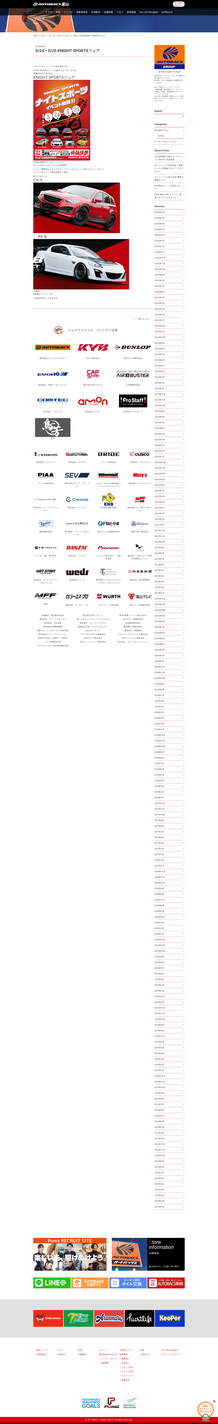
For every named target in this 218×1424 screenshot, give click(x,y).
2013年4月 (159, 1121)
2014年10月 (159, 1019)
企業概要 (105, 1363)
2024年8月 (159, 348)
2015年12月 (159, 939)
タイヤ (48, 12)
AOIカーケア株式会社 (93, 638)
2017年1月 (159, 865)
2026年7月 (159, 218)
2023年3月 (159, 445)
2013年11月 (159, 1081)
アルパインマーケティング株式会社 (133, 634)
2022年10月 (160, 473)
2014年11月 (159, 1013)
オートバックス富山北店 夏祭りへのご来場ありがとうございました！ (168, 168)
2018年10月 (159, 746)
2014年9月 (159, 1025)
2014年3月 (159, 1059)
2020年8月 (159, 621)
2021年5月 (159, 570)
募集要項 (125, 1380)
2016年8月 (159, 894)
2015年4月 (159, 985)
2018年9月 (159, 752)
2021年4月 (159, 576)
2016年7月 (159, 900)
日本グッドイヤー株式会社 (133, 638)
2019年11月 (159, 672)
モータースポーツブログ (165, 141)
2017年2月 (159, 860)
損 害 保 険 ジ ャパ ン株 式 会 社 (133, 615)
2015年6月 (159, 973)
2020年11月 (159, 604)
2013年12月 (159, 1076)
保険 (142, 1350)
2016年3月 (159, 922)
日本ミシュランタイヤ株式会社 (93, 642)
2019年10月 (159, 678)
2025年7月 (159, 286)
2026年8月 (159, 212)
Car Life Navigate (148, 12)
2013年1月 (159, 1138)
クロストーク (127, 1376)
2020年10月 (160, 610)
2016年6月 (159, 905)
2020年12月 (160, 598)
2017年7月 (159, 831)
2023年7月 (159, 422)
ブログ (119, 12)
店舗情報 (108, 12)
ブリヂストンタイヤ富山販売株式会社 (53, 645)
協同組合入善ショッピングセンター (93, 626)
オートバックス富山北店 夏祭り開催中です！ (168, 178)
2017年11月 (159, 809)
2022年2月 (159, 519)
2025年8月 (159, 280)
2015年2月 (159, 996)
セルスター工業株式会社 (133, 619)
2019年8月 (159, 689)
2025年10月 (160, 269)
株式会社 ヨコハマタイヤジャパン (133, 642)
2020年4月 (159, 644)
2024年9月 (159, 343)
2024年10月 (160, 337)
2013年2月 (159, 1133)
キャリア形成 (127, 1371)
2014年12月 (159, 1008)
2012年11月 (159, 1150)
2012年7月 (159, 1172)
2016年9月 (159, 888)
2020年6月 (159, 632)
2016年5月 (159, 911)
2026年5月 (159, 229)
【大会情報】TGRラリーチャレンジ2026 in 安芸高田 (168, 158)
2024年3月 (159, 377)
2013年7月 (159, 1104)
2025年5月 (159, 297)
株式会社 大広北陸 (52, 623)
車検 (58, 12)
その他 (160, 135)
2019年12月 (159, 667)
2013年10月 (159, 1087)
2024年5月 (159, 365)
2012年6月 (159, 1178)
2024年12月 (160, 326)
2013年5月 (159, 1116)
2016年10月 (159, 883)
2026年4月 (159, 235)
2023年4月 (159, 439)
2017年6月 (159, 837)
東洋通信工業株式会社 (133, 626)
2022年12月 (160, 462)
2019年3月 (159, 718)
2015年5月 (159, 979)
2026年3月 (159, 240)
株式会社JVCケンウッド (93, 615)
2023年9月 (159, 411)
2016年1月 (159, 934)
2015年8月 (159, 962)
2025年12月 (160, 257)
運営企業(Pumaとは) (108, 1354)
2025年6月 (159, 292)
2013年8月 (159, 1098)
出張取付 (95, 12)
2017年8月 (159, 826)
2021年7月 (159, 559)
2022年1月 (159, 525)
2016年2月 (159, 928)
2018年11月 (159, 740)
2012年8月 (159, 1167)
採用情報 (131, 12)
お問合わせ (167, 12)
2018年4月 (159, 780)
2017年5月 (159, 843)
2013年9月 (159, 1093)
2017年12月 (159, 803)
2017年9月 (159, 820)
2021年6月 (159, 564)
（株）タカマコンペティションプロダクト (93, 619)
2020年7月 (159, 627)
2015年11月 (159, 945)
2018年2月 (159, 792)
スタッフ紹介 (127, 1367)
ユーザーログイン (179, 4)
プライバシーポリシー (171, 1354)
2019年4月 (159, 712)
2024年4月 (159, 371)
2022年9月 (159, 479)
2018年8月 (159, 758)
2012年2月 (159, 1201)
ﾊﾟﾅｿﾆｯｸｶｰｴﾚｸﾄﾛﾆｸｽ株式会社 (93, 634)
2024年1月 (159, 388)
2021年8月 (159, 553)
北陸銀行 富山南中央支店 (53, 615)
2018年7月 (159, 763)
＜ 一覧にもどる (141, 319)
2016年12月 (159, 871)
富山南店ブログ (161, 130)
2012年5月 (159, 1184)
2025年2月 (159, 314)
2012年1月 (159, 1206)
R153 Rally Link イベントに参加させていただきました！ (168, 196)
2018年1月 (159, 797)
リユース (68, 12)
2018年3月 (159, 786)
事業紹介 (125, 1358)
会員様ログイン (126, 1350)
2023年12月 (160, 394)
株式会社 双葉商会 (133, 630)
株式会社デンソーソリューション (53, 634)
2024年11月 (159, 331)
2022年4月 (159, 507)
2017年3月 (159, 854)
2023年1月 (159, 456)
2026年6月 (159, 223)
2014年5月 (159, 1047)
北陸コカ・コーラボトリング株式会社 (53, 630)
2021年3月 (159, 581)
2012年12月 (159, 1144)
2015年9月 (159, 956)
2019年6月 (159, 701)
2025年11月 (159, 263)
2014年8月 (159, 1030)
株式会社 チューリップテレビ (93, 623)
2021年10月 (159, 542)
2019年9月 (159, 684)
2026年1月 (159, 252)
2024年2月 (159, 382)
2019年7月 (159, 695)
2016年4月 (159, 917)
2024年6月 (159, 360)
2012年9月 (159, 1161)
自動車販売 (82, 12)
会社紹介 (125, 1363)
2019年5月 (159, 706)
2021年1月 (159, 593)
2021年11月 (159, 536)
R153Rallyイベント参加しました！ (168, 187)
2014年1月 (159, 1070)
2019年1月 (159, 729)
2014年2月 (159, 1064)
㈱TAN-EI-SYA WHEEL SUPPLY (53, 638)
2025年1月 (159, 320)
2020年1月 (159, 661)
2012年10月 (159, 1155)
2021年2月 (159, 587)
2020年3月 (159, 650)
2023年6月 (159, 428)
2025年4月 (159, 303)
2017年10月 (159, 814)
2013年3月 (159, 1127)
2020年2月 (159, 655)
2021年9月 (159, 547)
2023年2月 (159, 451)
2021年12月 (159, 530)
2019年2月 (159, 723)
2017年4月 (159, 848)
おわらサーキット (93, 630)
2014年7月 (159, 1036)
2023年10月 (160, 405)
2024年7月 (159, 354)
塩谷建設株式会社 (133, 623)
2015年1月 (159, 1002)
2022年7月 (159, 490)
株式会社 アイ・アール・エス (53, 619)
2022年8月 (159, 485)
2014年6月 (159, 1042)
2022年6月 (159, 496)
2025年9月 (159, 275)
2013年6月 (159, 1110)
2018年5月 (159, 775)
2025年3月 (159, 309)
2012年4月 (159, 1189)
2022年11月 (159, 468)
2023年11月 (159, 400)
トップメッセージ (109, 1358)
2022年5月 (159, 502)
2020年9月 (159, 615)
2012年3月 (159, 1195)
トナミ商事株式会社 (52, 642)
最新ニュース (42, 1350)
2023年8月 (159, 417)
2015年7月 (159, 968)
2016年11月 (159, 877)
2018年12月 (159, 735)
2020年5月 (159, 638)
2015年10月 (159, 951)
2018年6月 (159, 769)
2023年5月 (159, 434)
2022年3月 (159, 513)
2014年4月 (159, 1053)
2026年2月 (159, 246)
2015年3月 (159, 990)
